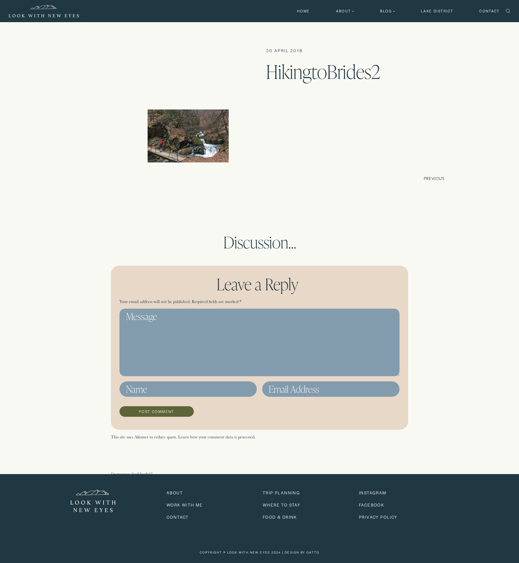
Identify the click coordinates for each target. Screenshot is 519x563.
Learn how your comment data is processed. (216, 437)
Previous (434, 178)
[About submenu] (353, 11)
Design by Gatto (302, 552)
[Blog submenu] (394, 11)
